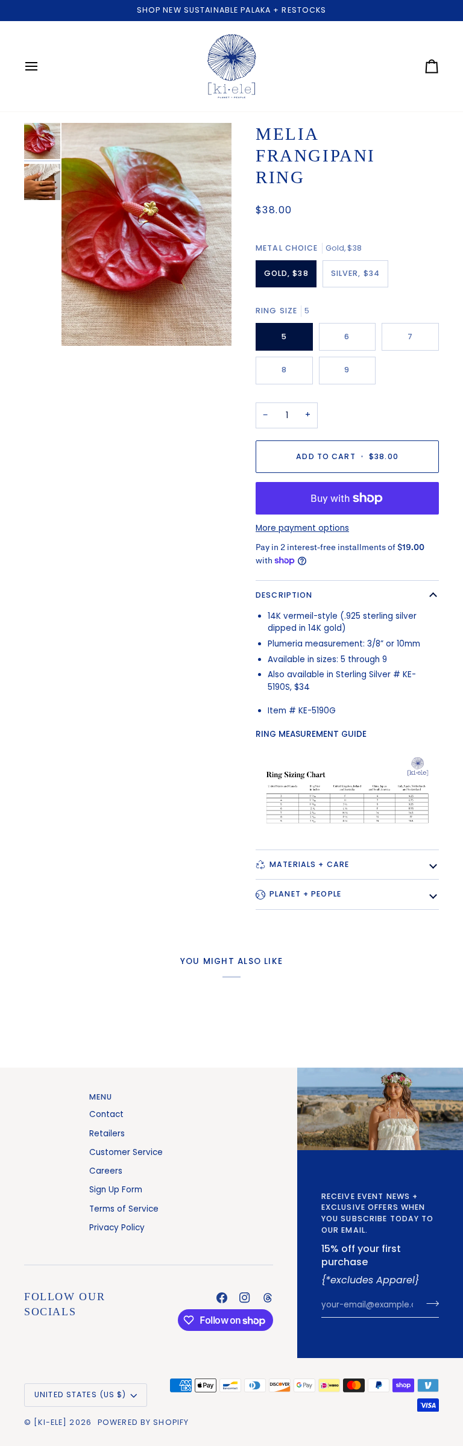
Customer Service (126, 1152)
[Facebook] (221, 1297)
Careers (105, 1171)
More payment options (302, 528)
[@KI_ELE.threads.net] (267, 1297)
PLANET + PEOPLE (305, 894)
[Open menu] (42, 66)
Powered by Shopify (143, 1422)
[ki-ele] (50, 1422)
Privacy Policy (117, 1227)
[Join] (429, 1303)
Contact (106, 1114)
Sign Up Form (115, 1189)
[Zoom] (146, 234)
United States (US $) (80, 1394)
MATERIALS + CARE (309, 864)
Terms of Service (124, 1209)
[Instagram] (244, 1297)
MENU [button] (101, 1097)
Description (284, 595)
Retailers (107, 1133)
